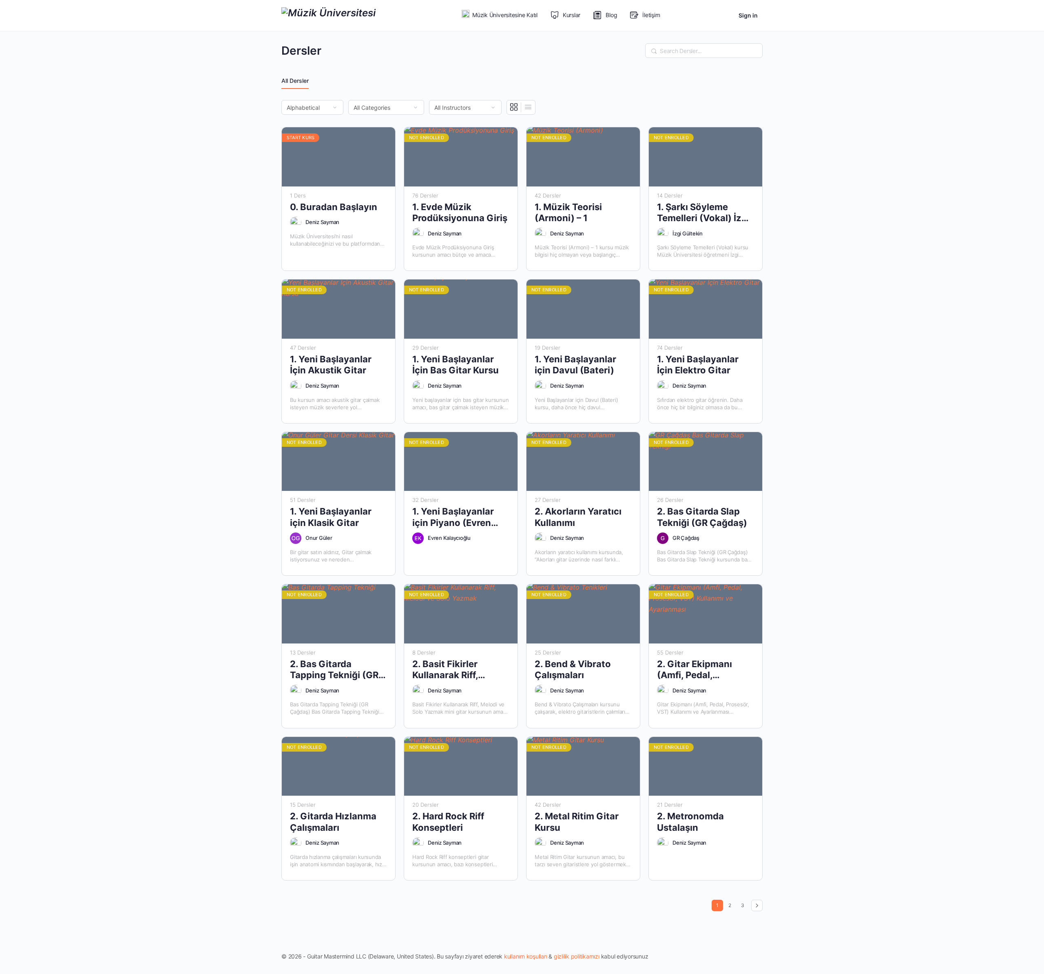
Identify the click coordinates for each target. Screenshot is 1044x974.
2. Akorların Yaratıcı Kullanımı (578, 517)
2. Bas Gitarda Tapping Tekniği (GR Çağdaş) (334, 670)
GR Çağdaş (685, 538)
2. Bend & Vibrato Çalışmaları (573, 669)
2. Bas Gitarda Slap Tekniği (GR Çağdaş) (702, 517)
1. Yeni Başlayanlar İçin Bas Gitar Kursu (455, 364)
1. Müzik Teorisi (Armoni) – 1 (568, 212)
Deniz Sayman (322, 222)
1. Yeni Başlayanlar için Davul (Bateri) (575, 364)
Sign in (748, 15)
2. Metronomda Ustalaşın (690, 821)
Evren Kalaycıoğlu (449, 538)
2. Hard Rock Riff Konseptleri (448, 821)
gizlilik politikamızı (576, 956)
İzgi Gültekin (687, 233)
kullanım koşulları (525, 956)
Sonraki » (757, 905)
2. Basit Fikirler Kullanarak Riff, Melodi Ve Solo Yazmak (445, 670)
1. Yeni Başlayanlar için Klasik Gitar (331, 517)
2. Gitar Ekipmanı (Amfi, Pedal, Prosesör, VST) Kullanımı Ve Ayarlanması (694, 670)
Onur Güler (318, 538)
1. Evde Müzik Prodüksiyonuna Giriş (459, 212)
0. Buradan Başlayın (333, 207)
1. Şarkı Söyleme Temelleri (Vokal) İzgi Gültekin (703, 213)
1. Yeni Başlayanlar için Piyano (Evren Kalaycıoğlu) (453, 517)
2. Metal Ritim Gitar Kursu (577, 821)
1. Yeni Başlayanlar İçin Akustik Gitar (331, 364)
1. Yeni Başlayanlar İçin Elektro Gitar (698, 364)
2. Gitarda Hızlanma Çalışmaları (333, 821)
